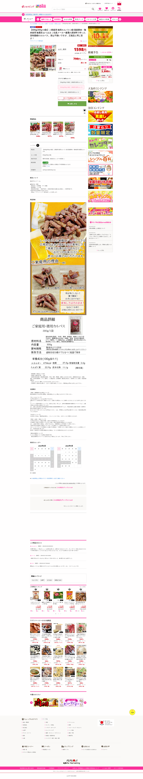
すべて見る (45, 719)
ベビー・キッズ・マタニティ (75, 727)
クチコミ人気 (91, 19)
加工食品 (25, 727)
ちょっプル (40, 23)
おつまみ (51, 23)
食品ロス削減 (104, 19)
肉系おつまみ (58, 23)
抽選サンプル (66, 749)
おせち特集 (68, 19)
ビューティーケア (50, 730)
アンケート (104, 749)
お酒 (24, 738)
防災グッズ (79, 19)
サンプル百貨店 (33, 23)
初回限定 (57, 19)
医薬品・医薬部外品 (50, 735)
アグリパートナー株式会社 (36, 41)
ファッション (72, 722)
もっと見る (83, 586)
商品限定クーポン (47, 749)
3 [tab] (60, 614)
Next (85, 600)
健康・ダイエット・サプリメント (53, 732)
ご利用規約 (51, 768)
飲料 (24, 735)
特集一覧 (25, 749)
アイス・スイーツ (27, 732)
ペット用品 (71, 730)
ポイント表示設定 (118, 768)
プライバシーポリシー (63, 768)
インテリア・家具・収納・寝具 (53, 738)
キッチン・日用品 (50, 724)
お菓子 (46, 23)
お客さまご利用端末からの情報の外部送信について (85, 768)
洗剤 (47, 722)
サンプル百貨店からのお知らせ (89, 749)
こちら (48, 166)
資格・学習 (71, 732)
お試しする (73, 104)
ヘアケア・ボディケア (51, 727)
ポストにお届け (118, 19)
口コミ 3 (84, 41)
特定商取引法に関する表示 (27, 768)
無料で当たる (46, 19)
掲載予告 (71, 735)
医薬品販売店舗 (41, 768)
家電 (70, 724)
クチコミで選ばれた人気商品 (29, 752)
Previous (32, 600)
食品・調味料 (26, 722)
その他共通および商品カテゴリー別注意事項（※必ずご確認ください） (48, 478)
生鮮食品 (25, 724)
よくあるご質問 (106, 768)
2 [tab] (58, 614)
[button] (38, 19)
